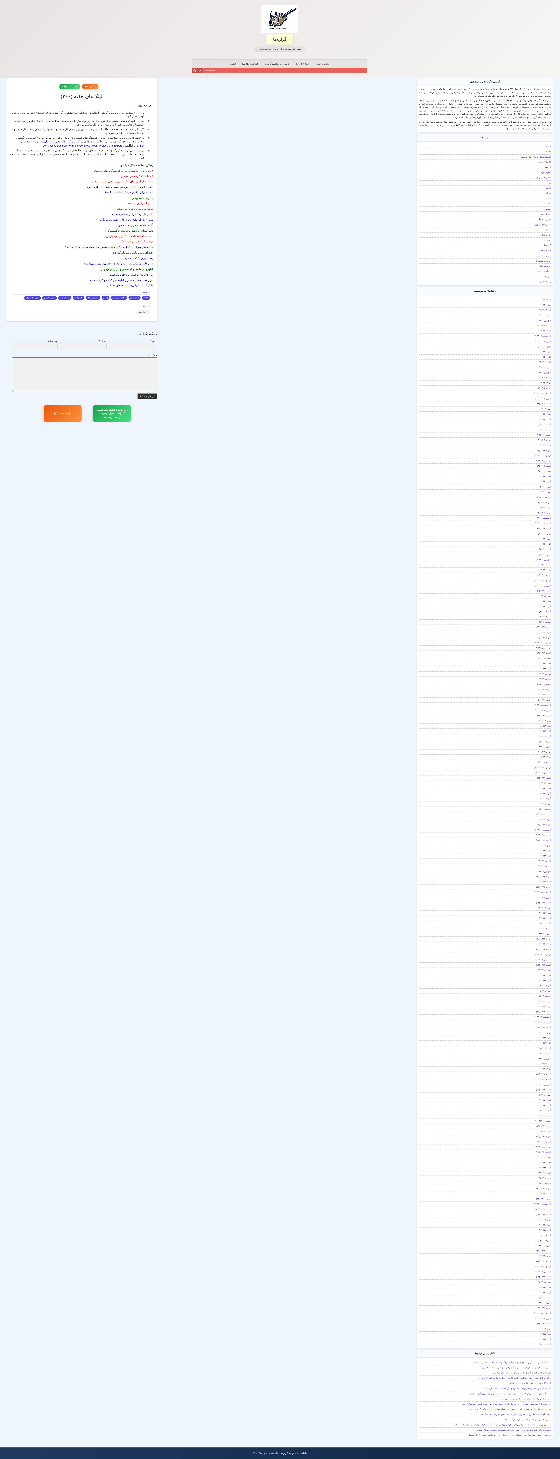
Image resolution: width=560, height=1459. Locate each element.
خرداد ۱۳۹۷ (546, 762)
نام (152, 340)
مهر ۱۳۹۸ (546, 679)
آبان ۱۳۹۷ (546, 736)
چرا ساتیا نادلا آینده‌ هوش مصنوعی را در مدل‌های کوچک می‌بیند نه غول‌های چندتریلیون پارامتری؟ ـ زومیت (506, 1404)
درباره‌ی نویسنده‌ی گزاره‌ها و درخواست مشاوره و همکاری (493, 117)
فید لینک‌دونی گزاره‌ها (66, 112)
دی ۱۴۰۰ (547, 539)
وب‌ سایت (52, 340)
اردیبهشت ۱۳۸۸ (544, 1313)
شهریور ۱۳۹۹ (545, 622)
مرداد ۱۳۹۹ (546, 627)
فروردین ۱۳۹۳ (544, 1022)
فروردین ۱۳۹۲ (544, 1084)
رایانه (548, 188)
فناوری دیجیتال (93, 298)
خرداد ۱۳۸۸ (546, 1308)
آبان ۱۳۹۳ (546, 985)
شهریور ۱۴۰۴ (545, 320)
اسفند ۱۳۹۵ (545, 840)
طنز (549, 203)
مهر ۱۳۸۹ (546, 1240)
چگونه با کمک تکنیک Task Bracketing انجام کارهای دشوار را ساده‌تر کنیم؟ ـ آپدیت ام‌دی (513, 1378)
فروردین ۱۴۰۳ (544, 398)
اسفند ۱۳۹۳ (545, 965)
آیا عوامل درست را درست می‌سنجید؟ (132, 214)
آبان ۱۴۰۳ (546, 362)
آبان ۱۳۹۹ (546, 611)
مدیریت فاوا (545, 266)
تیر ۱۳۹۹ (547, 632)
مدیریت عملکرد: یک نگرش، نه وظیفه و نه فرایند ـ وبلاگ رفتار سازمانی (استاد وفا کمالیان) (512, 1362)
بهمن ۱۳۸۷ (546, 1328)
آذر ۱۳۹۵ (547, 856)
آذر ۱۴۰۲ (547, 419)
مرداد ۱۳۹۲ (546, 1063)
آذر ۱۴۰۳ (547, 357)
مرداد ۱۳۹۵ (546, 876)
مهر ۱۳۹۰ (546, 1178)
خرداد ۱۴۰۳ (546, 388)
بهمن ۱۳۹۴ (546, 908)
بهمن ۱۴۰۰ (546, 533)
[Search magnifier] (194, 70)
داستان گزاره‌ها (302, 63)
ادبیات (548, 146)
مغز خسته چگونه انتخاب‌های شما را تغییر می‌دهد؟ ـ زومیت (526, 1399)
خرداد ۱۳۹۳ (546, 1011)
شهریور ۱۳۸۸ (545, 1303)
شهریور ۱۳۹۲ (545, 1058)
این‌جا (477, 96)
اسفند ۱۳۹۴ (545, 902)
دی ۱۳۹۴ (547, 913)
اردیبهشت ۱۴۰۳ (544, 393)
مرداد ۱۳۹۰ (546, 1188)
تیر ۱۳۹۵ (547, 882)
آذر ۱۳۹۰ (547, 1167)
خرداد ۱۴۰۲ (546, 450)
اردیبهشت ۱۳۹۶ (544, 830)
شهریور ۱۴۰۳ (545, 372)
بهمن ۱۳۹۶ (546, 783)
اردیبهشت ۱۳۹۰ (544, 1204)
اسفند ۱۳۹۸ (545, 653)
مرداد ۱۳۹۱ (546, 1126)
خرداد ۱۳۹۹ (546, 637)
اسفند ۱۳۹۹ (545, 591)
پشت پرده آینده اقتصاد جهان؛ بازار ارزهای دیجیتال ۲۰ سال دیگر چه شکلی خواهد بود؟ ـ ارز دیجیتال (509, 1435)
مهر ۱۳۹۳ (546, 991)
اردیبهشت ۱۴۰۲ (544, 455)
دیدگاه (153, 355)
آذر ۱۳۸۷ (547, 1339)
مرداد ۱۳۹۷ (546, 752)
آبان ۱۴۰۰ (546, 549)
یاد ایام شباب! (545, 281)
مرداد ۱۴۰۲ (546, 440)
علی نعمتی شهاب (69, 86)
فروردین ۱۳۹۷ (544, 772)
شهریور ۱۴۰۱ (545, 497)
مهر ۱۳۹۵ (546, 866)
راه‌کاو (120, 133)
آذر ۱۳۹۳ (547, 980)
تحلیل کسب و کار (119, 298)
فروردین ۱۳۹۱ (544, 1147)
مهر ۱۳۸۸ (546, 1297)
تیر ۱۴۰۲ (547, 445)
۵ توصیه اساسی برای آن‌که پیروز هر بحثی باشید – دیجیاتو (122, 181)
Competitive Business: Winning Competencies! (69, 145)
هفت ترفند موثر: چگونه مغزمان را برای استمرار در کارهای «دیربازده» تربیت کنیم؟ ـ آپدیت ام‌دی (510, 1409)
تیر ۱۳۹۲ (547, 1069)
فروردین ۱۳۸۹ (544, 1271)
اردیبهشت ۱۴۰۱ (544, 518)
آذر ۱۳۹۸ (547, 668)
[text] (102, 86)
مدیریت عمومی (49, 298)
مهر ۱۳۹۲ (546, 1053)
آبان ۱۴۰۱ (546, 487)
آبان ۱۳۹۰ (546, 1173)
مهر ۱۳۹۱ (546, 1116)
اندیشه (548, 167)
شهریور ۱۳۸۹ (545, 1245)
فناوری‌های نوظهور (543, 224)
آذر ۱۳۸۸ (547, 1292)
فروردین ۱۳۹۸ (544, 710)
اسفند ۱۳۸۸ (545, 1277)
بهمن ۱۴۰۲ (546, 409)
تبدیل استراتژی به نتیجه (140, 203)
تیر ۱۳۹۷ (547, 757)
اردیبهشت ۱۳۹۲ (544, 1079)
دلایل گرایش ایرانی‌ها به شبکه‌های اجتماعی (129, 285)
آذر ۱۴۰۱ (547, 481)
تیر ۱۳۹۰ (547, 1193)
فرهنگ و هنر (545, 214)
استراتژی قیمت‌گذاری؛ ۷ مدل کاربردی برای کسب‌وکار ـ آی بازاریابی (522, 1373)
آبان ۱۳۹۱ (546, 1110)
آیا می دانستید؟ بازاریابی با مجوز (135, 225)
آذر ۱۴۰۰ (547, 544)
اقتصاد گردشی (544, 162)
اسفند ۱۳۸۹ (545, 1214)
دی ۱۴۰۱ (547, 476)
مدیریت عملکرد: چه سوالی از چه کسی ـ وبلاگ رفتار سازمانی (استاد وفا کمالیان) (516, 1367)
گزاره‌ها (279, 39)
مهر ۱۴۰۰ (546, 554)
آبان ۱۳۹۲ (546, 1048)
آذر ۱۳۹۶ (547, 793)
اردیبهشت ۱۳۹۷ (544, 767)
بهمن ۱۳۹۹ (546, 596)
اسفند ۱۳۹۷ (545, 715)
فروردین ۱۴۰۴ (544, 341)
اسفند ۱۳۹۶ (545, 778)
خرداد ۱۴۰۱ (546, 513)
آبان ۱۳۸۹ (546, 1235)
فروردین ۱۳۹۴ (544, 960)
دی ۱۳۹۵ (547, 850)
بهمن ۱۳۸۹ (546, 1219)
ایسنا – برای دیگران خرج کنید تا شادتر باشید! (129, 192)
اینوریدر (30, 112)
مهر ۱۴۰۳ (546, 367)
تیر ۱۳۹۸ (547, 694)
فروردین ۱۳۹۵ (544, 897)
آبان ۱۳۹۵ (546, 861)
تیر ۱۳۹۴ (547, 944)
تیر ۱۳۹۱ (547, 1131)
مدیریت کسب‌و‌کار (32, 298)
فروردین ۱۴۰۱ (544, 523)
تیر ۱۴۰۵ (547, 299)
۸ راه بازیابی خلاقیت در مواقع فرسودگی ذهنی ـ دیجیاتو (123, 170)
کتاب (549, 240)
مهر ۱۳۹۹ (546, 617)
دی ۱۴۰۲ (547, 414)
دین (549, 183)
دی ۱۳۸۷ (547, 1334)
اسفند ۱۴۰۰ (545, 528)
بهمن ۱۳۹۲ (546, 1032)
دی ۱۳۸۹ (547, 1225)
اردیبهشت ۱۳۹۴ (544, 954)
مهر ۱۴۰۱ (546, 492)
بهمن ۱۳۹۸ (546, 658)
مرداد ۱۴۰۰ (546, 565)
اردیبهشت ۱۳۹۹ (544, 642)
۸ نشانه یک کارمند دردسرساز (137, 176)
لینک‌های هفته (65, 298)
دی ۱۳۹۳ (547, 975)
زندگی (105, 298)
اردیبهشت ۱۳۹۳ (544, 1017)
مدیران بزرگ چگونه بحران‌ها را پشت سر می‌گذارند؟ (124, 219)
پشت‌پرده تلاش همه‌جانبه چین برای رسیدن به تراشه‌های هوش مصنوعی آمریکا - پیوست (513, 1430)
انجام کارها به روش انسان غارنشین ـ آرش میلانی (530, 1383)
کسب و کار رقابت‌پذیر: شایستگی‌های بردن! (56, 141)
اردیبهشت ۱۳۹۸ (544, 705)
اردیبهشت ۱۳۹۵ (544, 892)
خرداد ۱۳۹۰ (546, 1199)
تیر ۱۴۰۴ (547, 331)
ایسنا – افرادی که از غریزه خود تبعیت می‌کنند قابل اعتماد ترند (119, 187)
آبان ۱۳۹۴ (546, 923)
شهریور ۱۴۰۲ (545, 435)
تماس (233, 63)
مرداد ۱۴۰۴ (546, 325)
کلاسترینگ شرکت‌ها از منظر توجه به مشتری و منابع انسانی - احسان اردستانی (517, 1388)
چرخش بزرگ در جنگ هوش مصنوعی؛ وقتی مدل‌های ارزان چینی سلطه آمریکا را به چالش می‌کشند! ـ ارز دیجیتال (503, 1425)
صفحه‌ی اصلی (322, 63)
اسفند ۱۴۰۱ (545, 466)
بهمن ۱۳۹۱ (546, 1095)
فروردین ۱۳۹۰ (544, 1209)
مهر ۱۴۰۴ (546, 315)
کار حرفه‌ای (78, 298)
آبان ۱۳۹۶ (546, 798)
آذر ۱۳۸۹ (547, 1230)
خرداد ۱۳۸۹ (546, 1261)
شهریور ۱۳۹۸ (545, 684)
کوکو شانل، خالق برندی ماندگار (136, 241)
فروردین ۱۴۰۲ (544, 461)
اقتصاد (146, 298)
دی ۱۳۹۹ (547, 601)
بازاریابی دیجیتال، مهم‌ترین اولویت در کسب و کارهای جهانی (121, 280)
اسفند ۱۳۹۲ (545, 1027)
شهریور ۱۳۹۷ (545, 746)
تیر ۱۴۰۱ (547, 507)
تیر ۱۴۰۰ (547, 570)
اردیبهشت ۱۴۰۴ (544, 336)
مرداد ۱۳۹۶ (546, 814)
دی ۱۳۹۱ (547, 1100)
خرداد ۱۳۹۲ (546, 1074)
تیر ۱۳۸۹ (547, 1256)
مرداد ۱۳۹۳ (546, 1001)
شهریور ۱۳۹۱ (545, 1121)
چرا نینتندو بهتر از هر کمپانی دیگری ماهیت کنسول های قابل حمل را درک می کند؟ (109, 247)
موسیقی (547, 276)
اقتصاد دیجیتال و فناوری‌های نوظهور (536, 157)
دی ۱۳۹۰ (547, 1162)
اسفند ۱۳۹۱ (545, 1089)
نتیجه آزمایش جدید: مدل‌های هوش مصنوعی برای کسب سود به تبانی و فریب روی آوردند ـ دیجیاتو (509, 1393)
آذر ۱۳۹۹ (547, 606)
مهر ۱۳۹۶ (546, 804)
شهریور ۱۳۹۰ (545, 1183)
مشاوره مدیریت (544, 271)
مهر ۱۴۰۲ (546, 429)
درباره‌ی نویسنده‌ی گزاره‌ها (277, 63)
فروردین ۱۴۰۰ (544, 585)
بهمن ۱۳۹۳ (546, 970)
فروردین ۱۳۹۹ (544, 648)
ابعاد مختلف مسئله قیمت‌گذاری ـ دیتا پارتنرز (129, 236)
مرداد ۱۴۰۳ (546, 377)
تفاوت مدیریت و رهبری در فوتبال (135, 208)
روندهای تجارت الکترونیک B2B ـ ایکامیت (131, 274)
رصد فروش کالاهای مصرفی (137, 258)
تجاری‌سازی (134, 298)
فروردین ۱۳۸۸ (544, 1318)
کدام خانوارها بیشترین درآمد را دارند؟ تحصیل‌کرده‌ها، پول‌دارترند (118, 263)
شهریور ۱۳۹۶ (545, 809)
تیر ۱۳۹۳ (547, 1006)
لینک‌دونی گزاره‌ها (483, 1353)
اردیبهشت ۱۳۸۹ (544, 1266)
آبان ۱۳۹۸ (546, 674)
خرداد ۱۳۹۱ (546, 1136)
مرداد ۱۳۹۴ (546, 939)
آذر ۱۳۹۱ (547, 1105)
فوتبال (548, 229)
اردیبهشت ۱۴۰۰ (544, 580)
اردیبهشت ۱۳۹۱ (544, 1142)
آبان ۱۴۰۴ (546, 310)
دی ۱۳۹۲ (547, 1037)
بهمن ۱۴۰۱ (546, 471)
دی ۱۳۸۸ (547, 1287)
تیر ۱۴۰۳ (547, 383)
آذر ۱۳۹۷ (547, 731)
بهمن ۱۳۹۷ (546, 720)
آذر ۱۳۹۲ (547, 1043)
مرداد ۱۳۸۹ (546, 1251)
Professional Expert (110, 145)
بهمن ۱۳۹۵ (546, 845)
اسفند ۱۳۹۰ (545, 1152)
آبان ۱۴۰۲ (546, 424)
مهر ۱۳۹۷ (546, 741)
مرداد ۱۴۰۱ (546, 502)
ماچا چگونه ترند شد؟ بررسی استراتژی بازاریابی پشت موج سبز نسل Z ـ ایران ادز (516, 1414)
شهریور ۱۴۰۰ (545, 559)
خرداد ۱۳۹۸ (546, 700)
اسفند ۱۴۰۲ (545, 403)
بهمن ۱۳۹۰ (546, 1157)
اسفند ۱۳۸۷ (545, 1323)
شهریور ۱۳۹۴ (545, 934)
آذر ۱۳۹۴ (547, 918)
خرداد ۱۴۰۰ (546, 575)
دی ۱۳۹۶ (547, 788)
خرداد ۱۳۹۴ (546, 949)
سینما (548, 198)
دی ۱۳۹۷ (547, 726)
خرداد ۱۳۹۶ (546, 824)
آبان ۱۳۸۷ (546, 1344)
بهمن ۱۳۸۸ (546, 1282)
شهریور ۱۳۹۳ (545, 996)
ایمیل (102, 340)
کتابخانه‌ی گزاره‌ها (250, 63)
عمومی (547, 209)
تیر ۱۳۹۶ (547, 819)
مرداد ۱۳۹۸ (546, 689)
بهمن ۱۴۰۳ (546, 346)
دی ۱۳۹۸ (547, 663)
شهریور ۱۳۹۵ (545, 871)
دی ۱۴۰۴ (547, 305)
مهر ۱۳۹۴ (546, 928)
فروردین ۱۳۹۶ (544, 835)
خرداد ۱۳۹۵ (546, 887)
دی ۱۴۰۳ (547, 351)
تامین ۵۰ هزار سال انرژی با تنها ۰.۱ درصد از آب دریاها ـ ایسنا (525, 1419)
